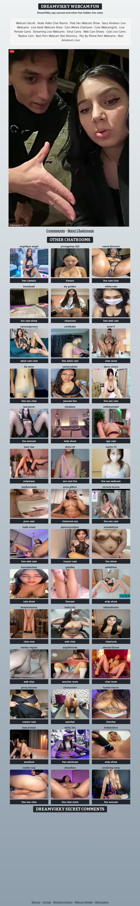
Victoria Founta (111, 487)
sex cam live (70, 481)
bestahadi (29, 286)
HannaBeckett (29, 567)
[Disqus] (70, 856)
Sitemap (36, 902)
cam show (29, 601)
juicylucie (29, 406)
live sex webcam (111, 481)
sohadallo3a (111, 527)
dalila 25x (70, 727)
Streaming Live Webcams (49, 31)
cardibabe (70, 326)
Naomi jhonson (111, 246)
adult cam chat (29, 360)
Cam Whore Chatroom (78, 27)
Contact (47, 902)
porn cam (29, 521)
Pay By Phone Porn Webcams (98, 36)
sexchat (70, 721)
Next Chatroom (81, 231)
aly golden (70, 286)
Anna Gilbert (70, 487)
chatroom (70, 320)
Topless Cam (26, 36)
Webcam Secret (25, 23)
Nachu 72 (111, 446)
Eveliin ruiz (29, 767)
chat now (29, 641)
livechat (111, 721)
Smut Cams (74, 31)
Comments (55, 231)
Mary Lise (29, 446)
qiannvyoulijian (70, 527)
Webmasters (102, 902)
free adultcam (70, 762)
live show (111, 561)
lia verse (29, 366)
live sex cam (111, 401)
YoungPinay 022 (70, 246)
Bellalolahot (111, 727)
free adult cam (70, 360)
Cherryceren (70, 687)
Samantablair (70, 366)
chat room (111, 360)
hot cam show (29, 320)
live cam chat (111, 280)
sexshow (29, 762)
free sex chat (29, 401)
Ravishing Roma (111, 767)
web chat (70, 641)
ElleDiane (70, 406)
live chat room (70, 802)
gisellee (70, 567)
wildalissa (111, 567)
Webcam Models (84, 902)
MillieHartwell (111, 406)
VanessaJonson (29, 326)
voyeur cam (70, 561)
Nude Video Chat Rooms (53, 23)
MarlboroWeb (29, 487)
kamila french (111, 687)
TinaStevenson (29, 607)
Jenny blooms (29, 687)
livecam (70, 601)
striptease (29, 481)
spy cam (111, 441)
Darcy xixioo (111, 366)
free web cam (111, 320)
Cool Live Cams (116, 31)
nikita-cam (111, 286)
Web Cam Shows (93, 31)
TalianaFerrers (111, 607)
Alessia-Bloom (111, 647)
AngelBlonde (70, 647)
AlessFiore (70, 767)
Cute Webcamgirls (106, 27)
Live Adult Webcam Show (46, 27)
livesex (70, 280)
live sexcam (29, 441)
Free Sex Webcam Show (85, 23)
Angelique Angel (29, 246)
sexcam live (70, 401)
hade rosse (29, 527)
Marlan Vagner (29, 647)
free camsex (29, 280)
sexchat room (70, 681)
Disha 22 (70, 446)
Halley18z (70, 607)
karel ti (111, 326)
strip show (70, 441)
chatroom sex (70, 521)
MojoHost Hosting (62, 902)
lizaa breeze (29, 727)
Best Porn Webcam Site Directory (56, 36)
